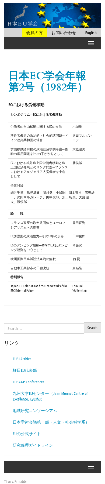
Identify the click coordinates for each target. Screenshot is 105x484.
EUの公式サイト (27, 433)
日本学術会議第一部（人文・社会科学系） (51, 422)
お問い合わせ (63, 32)
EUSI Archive (22, 358)
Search (92, 327)
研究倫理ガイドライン (33, 445)
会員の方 (34, 32)
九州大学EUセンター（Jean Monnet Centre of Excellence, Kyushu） (50, 396)
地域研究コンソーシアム (35, 410)
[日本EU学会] (52, 15)
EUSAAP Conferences (28, 382)
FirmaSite (21, 481)
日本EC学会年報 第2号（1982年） (52, 81)
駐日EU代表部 (25, 370)
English (91, 32)
